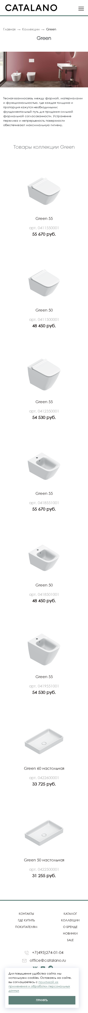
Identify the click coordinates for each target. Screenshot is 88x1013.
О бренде (70, 927)
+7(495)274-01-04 (47, 952)
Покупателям (26, 927)
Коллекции (31, 29)
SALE (70, 940)
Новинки (70, 933)
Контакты (26, 913)
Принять (42, 1000)
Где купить (26, 920)
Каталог (70, 913)
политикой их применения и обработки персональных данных (39, 986)
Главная (9, 29)
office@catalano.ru (47, 960)
